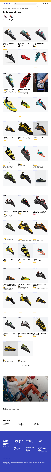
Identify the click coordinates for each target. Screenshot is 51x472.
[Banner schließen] (47, 1)
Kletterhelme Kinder (21, 422)
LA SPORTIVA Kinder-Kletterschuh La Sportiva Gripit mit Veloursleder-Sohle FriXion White (40, 163)
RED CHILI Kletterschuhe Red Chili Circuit (9, 89)
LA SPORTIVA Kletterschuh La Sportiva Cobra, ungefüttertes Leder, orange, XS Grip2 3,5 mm (40, 236)
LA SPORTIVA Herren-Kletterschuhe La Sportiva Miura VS (39, 334)
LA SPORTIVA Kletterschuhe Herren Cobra (40, 137)
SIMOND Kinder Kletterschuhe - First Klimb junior (25, 44)
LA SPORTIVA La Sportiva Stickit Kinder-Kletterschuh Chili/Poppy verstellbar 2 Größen (25, 66)
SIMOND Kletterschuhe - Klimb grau (8, 43)
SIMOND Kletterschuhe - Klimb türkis (39, 43)
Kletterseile (4, 424)
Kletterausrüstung (36, 424)
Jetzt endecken (41, 89)
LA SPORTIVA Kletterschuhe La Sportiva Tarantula (9, 187)
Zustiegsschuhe (20, 425)
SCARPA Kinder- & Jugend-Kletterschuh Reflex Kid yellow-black (10, 163)
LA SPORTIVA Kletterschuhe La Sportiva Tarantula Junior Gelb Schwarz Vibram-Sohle (40, 309)
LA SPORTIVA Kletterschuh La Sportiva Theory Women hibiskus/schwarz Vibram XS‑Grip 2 (40, 212)
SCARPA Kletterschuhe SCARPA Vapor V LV (25, 162)
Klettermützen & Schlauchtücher (23, 429)
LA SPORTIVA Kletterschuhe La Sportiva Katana (24, 309)
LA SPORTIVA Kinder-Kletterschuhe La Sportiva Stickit (25, 113)
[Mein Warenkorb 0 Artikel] (47, 4)
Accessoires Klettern (6, 423)
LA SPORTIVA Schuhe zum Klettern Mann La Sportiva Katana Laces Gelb (25, 236)
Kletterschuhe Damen (5, 20)
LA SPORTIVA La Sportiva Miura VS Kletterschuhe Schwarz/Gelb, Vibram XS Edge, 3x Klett (25, 138)
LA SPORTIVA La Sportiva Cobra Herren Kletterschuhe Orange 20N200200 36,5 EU (9, 285)
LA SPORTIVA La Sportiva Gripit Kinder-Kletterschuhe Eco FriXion (39, 260)
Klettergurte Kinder (5, 422)
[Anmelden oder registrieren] (46, 4)
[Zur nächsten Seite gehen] (28, 365)
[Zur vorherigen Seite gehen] (22, 365)
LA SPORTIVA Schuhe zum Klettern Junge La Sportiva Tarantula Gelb (10, 138)
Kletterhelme (20, 423)
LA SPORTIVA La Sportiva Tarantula (23, 211)
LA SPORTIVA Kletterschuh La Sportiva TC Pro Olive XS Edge (25, 358)
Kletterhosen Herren (5, 429)
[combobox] (45, 24)
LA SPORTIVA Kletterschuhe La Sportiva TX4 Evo (10, 358)
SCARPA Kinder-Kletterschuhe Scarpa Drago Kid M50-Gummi (10, 260)
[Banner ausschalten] (46, 1)
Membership (36, 6)
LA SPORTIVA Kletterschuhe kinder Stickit (24, 284)
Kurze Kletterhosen (36, 422)
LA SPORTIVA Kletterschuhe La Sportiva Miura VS (10, 212)
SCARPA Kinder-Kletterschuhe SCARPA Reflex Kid (25, 260)
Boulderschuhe (36, 423)
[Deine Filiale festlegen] (42, 4)
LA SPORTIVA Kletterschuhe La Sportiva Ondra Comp (25, 187)
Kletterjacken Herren (21, 424)
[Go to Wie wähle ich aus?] (46, 400)
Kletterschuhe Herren (11, 20)
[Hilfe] (44, 4)
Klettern (4, 414)
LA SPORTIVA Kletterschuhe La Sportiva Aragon (9, 334)
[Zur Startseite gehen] (6, 3)
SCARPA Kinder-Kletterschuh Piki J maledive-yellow (10, 113)
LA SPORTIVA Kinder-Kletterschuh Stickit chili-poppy (25, 90)
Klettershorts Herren (37, 425)
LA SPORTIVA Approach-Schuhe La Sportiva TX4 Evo (40, 187)
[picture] (10, 34)
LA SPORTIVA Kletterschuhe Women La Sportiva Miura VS (39, 285)
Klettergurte (4, 425)
